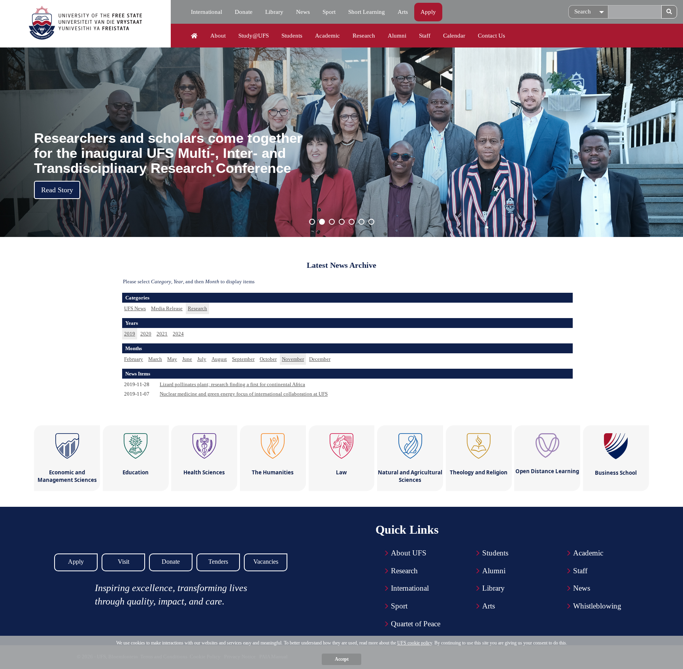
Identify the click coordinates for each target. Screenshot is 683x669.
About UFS (408, 553)
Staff (424, 35)
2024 (178, 334)
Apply (428, 12)
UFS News (135, 308)
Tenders (218, 561)
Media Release (167, 308)
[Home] (194, 36)
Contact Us (491, 35)
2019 (129, 334)
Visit (123, 561)
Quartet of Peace (415, 624)
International (206, 12)
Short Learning (366, 12)
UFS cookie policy (414, 643)
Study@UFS (253, 35)
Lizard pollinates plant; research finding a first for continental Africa (232, 384)
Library (274, 12)
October (268, 359)
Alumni (397, 35)
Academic (327, 35)
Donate (244, 12)
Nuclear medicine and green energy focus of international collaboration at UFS (244, 394)
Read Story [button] (57, 190)
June (187, 359)
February (133, 359)
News (303, 12)
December (319, 359)
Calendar (454, 35)
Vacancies (265, 561)
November (293, 359)
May (172, 359)
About (218, 35)
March (155, 359)
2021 (162, 334)
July (201, 359)
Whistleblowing (597, 606)
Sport (329, 12)
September (243, 359)
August (219, 359)
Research (364, 35)
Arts (403, 12)
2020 (145, 334)
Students (291, 35)
